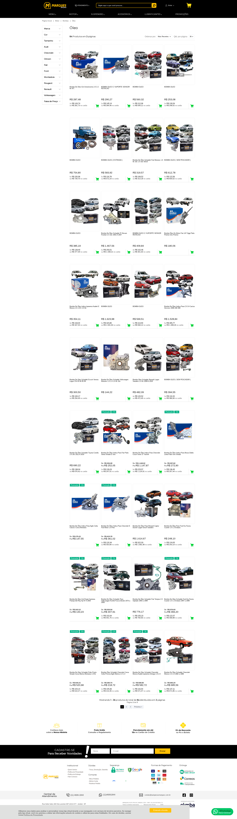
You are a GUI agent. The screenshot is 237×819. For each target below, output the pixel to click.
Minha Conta (93, 781)
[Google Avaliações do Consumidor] (120, 777)
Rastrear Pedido (94, 783)
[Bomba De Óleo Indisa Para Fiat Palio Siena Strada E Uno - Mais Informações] (116, 431)
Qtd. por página (180, 36)
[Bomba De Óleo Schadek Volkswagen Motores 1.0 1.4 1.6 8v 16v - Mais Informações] (116, 357)
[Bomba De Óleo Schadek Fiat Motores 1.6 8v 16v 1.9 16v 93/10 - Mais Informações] (148, 138)
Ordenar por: (150, 36)
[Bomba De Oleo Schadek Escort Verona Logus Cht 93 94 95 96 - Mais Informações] (85, 357)
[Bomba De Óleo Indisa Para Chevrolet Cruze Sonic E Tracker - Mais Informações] (148, 431)
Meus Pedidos (94, 779)
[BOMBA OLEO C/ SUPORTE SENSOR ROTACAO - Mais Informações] (116, 65)
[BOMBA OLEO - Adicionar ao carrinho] (160, 106)
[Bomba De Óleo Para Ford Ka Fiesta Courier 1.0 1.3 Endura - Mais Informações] (180, 504)
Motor (57, 21)
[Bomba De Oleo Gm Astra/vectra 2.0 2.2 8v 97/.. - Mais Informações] (85, 65)
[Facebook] (184, 795)
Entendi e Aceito (160, 810)
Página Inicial (47, 21)
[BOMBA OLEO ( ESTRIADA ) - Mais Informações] (116, 138)
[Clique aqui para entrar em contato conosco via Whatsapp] (222, 811)
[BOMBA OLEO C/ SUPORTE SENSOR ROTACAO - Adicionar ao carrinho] (129, 106)
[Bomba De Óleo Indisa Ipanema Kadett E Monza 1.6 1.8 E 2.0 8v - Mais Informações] (85, 284)
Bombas (66, 21)
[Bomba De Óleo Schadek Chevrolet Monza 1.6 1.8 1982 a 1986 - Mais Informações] (180, 650)
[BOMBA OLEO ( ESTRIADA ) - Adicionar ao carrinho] (129, 179)
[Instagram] (191, 795)
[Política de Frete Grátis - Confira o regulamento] (118, 727)
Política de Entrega (74, 774)
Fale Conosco (72, 777)
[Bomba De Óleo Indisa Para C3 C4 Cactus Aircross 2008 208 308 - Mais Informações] (180, 284)
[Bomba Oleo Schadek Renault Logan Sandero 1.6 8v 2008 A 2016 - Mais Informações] (148, 357)
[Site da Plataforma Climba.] (187, 804)
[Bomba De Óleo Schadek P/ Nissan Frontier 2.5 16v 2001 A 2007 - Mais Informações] (116, 211)
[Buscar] (154, 5)
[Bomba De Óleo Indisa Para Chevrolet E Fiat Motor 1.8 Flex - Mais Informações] (116, 504)
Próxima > (138, 707)
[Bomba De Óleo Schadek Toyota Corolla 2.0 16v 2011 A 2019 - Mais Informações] (85, 431)
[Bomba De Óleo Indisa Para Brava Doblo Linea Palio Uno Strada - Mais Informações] (180, 431)
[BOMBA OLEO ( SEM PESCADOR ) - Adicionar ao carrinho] (192, 179)
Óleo (73, 21)
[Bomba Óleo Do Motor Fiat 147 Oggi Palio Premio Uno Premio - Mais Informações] (180, 211)
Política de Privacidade (33, 815)
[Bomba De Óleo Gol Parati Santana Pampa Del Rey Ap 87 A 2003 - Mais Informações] (85, 577)
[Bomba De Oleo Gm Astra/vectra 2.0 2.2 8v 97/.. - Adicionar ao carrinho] (97, 106)
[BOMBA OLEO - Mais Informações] (148, 65)
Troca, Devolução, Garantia (98, 770)
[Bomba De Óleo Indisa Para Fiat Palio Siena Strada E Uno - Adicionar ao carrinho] (129, 472)
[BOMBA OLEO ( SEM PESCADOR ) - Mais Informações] (180, 138)
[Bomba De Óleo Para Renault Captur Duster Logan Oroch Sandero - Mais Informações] (148, 504)
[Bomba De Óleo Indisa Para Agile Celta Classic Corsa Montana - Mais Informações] (85, 504)
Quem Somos (72, 770)
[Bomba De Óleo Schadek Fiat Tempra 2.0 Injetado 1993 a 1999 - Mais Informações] (148, 577)
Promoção (106, 412)
